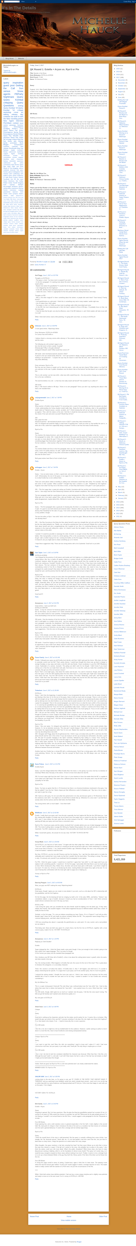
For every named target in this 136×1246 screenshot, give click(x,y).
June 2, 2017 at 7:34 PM (50, 467)
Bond (10, 177)
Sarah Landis (118, 778)
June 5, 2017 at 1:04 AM (51, 842)
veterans (5, 230)
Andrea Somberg (119, 541)
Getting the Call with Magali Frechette (123, 101)
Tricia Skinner (118, 809)
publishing (16, 173)
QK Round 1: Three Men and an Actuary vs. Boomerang (122, 379)
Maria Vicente (118, 698)
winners (5, 195)
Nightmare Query (13, 97)
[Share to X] (68, 262)
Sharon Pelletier (119, 788)
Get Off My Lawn (17, 179)
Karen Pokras (39, 764)
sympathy (11, 229)
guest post (9, 85)
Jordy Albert (20, 199)
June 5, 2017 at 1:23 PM (51, 939)
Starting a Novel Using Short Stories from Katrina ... (123, 232)
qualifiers (16, 220)
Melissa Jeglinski (119, 708)
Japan (21, 164)
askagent (9, 209)
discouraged (7, 186)
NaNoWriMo (6, 202)
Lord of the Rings (8, 201)
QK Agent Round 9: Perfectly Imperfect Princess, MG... (123, 336)
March (120, 492)
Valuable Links (18, 136)
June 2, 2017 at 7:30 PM (54, 397)
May (119, 486)
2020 (118, 69)
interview (19, 121)
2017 (118, 77)
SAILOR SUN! (39, 1076)
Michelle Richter (119, 715)
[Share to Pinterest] (72, 262)
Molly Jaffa (117, 726)
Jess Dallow (118, 621)
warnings (11, 230)
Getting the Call (13, 87)
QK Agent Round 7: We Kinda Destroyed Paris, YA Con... (123, 318)
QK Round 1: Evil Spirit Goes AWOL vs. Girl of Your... (122, 469)
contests (6, 117)
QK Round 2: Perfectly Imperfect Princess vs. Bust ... (122, 223)
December (121, 80)
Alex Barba (117, 530)
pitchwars (6, 137)
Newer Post (34, 1216)
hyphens (21, 215)
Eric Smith (117, 593)
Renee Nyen (118, 768)
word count (6, 232)
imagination (6, 216)
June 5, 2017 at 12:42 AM (51, 812)
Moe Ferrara (118, 722)
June (120, 97)
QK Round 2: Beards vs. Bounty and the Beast (122, 159)
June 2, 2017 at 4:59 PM (49, 326)
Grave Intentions (8, 181)
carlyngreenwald (40, 397)
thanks (21, 193)
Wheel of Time (8, 168)
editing (6, 114)
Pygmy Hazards (14, 202)
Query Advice (8, 130)
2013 (118, 510)
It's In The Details (19, 8)
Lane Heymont (119, 666)
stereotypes (20, 227)
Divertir (17, 164)
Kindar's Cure (17, 128)
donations (15, 186)
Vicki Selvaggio (119, 820)
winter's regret (19, 230)
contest (16, 123)
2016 (118, 502)
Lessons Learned (10, 146)
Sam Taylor (38, 552)
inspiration (18, 82)
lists (22, 172)
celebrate (6, 170)
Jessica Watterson (120, 632)
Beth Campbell (119, 548)
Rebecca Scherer (120, 764)
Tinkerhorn (38, 690)
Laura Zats (117, 677)
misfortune (13, 218)
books (10, 141)
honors (16, 215)
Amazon (5, 197)
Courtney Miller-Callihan (122, 583)
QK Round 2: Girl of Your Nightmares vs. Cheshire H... (123, 205)
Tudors (21, 206)
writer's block (14, 232)
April (119, 489)
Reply (37, 319)
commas (21, 211)
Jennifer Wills (118, 614)
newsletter (12, 161)
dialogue (20, 184)
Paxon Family (39, 657)
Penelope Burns (119, 754)
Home (69, 1216)
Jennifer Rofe (118, 607)
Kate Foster (118, 642)
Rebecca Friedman (120, 760)
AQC (12, 164)
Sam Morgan (118, 771)
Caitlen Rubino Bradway (122, 565)
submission (6, 163)
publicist (11, 220)
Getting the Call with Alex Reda (123, 250)
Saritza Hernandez (120, 781)
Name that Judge (17, 137)
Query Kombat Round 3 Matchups (122, 147)
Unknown (38, 326)
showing (5, 225)
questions (20, 161)
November (121, 83)
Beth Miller (117, 551)
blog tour (7, 211)
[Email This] (63, 262)
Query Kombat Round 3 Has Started (123, 141)
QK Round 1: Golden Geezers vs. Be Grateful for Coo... (122, 479)
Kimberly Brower (119, 656)
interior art (12, 216)
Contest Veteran (18, 177)
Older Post (103, 1216)
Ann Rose (117, 544)
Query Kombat (13, 99)
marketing (20, 152)
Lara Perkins (118, 670)
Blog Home (10, 58)
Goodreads (13, 148)
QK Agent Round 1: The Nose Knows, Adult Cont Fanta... (123, 264)
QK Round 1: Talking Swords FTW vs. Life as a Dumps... (123, 424)
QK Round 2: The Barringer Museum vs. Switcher (123, 186)
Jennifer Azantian (119, 604)
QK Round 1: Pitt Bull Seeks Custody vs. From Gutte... (123, 397)
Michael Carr (118, 712)
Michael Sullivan (18, 201)
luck (17, 216)
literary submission (9, 152)
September (122, 89)
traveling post (8, 159)
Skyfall (15, 183)
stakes (13, 227)
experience (15, 188)
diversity (12, 170)
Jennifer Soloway (119, 611)
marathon (20, 216)
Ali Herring (117, 534)
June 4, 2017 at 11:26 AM (51, 690)
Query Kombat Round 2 (122, 153)
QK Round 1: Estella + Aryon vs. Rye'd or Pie (122, 460)
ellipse (19, 213)
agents (6, 94)
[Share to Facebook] (70, 262)
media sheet (6, 218)
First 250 (15, 197)
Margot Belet (118, 694)
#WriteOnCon (19, 195)
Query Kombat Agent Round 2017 (123, 257)
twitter (21, 229)
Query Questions (13, 104)
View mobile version (68, 1220)
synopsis (15, 193)
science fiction (13, 223)
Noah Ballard (118, 736)
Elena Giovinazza (120, 590)
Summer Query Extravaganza (13, 126)
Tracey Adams (118, 806)
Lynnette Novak (119, 687)
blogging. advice (18, 168)
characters (20, 159)
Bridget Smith (118, 558)
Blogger (79, 1242)
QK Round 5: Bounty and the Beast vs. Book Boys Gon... (123, 114)
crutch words (7, 213)
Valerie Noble (118, 816)
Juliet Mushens (119, 638)
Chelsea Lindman (120, 576)
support (5, 153)
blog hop (20, 148)
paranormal (6, 192)
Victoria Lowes (119, 823)
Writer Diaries (14, 207)
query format (11, 222)
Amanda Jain (118, 537)
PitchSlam (7, 123)
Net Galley (19, 181)
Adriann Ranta (119, 527)
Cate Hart (117, 572)
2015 (118, 505)
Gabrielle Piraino (119, 597)
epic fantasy (18, 141)
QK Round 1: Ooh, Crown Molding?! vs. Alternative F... (123, 433)
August (120, 91)
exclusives (9, 215)
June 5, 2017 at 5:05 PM (52, 1076)
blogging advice (14, 211)
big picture (20, 209)
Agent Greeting (17, 153)
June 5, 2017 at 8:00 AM (54, 882)
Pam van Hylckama (120, 743)
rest (22, 222)
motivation (13, 190)
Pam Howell (118, 740)
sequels (20, 157)
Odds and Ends (17, 166)
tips (15, 163)
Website (21, 58)
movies (14, 157)
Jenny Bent (117, 618)
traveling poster (17, 119)
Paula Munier (118, 750)
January (121, 498)
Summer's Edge (15, 206)
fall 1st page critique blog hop (13, 139)
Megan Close (118, 705)
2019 (118, 71)
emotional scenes (10, 155)
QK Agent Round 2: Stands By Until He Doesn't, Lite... (123, 272)
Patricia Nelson (119, 747)
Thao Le (117, 802)
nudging (20, 190)
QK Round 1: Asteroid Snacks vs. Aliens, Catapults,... (122, 414)
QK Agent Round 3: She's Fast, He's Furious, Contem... (123, 280)
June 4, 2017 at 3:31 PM (52, 764)
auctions (14, 209)
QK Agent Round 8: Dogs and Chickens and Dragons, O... (123, 327)
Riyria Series (13, 204)
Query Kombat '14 (13, 109)
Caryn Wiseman (119, 569)
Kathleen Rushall (119, 652)
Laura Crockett (119, 673)
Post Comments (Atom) (73, 1229)
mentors (5, 173)
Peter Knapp (118, 757)
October (121, 86)
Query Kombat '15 (10, 108)
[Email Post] (59, 262)
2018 (118, 74)
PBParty (19, 94)
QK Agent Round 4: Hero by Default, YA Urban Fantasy (123, 289)
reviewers (20, 150)
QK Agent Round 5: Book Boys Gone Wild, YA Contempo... (123, 298)
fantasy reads (9, 150)
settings (21, 223)
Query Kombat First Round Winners (122, 365)
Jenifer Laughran (119, 600)
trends (17, 229)
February (121, 495)
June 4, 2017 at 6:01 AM (52, 657)
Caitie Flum (118, 562)
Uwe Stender (118, 813)
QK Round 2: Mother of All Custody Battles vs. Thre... (123, 168)
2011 (118, 516)
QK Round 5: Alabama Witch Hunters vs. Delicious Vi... (123, 124)
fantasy (5, 161)
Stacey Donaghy (119, 792)
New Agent (8, 121)
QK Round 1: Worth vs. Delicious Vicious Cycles (123, 441)
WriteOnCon (6, 207)
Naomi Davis (118, 733)
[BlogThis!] (65, 262)
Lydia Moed (118, 684)
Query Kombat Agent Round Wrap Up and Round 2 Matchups (123, 242)
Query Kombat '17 (40, 264)
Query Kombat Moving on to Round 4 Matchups (123, 133)
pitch (10, 173)
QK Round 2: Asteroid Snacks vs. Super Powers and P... (123, 195)
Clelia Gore (117, 579)
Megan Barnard (119, 701)
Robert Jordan (7, 183)
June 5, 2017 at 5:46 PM (50, 1104)
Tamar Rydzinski (119, 795)
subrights (5, 229)
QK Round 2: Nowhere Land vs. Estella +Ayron (123, 214)
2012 (118, 513)
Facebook (6, 179)
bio (4, 211)
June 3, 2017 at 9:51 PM (51, 603)
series (10, 175)
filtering (21, 188)
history (5, 190)
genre (10, 172)
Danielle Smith (119, 586)
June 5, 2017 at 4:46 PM (51, 1007)
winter (14, 175)
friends (15, 134)
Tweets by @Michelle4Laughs (9, 71)
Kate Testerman (119, 649)
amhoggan (38, 467)
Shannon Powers (119, 785)
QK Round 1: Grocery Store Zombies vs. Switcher (123, 405)
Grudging (6, 128)
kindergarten (16, 172)
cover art (18, 112)
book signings (9, 184)
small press (12, 225)
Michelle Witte (118, 719)
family (5, 143)
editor (9, 188)
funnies (5, 172)
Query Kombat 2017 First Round (122, 371)
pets (17, 218)
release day (17, 114)
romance (5, 223)
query (6, 82)
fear (4, 141)
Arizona (10, 197)
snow (10, 193)
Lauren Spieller (119, 680)
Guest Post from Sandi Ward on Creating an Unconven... (123, 356)
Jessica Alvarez (119, 624)
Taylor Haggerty (119, 799)
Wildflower (38, 812)
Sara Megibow (119, 774)
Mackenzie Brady (119, 691)
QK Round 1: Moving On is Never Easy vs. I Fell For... (123, 388)
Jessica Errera (119, 628)
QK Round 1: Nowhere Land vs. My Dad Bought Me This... (122, 451)
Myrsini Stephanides (121, 729)
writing (20, 106)
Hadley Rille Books (11, 199)
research (18, 222)
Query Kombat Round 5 (122, 107)
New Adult (7, 166)
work (12, 195)
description (14, 213)
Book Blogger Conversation (13, 144)
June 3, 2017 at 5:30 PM (50, 552)
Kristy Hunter (118, 659)
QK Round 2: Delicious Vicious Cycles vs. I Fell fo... (123, 177)
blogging (20, 183)
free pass (20, 170)
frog (13, 215)
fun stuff (14, 117)
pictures (21, 218)
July (119, 94)
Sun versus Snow (13, 90)
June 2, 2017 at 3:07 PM (50, 275)
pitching (5, 220)
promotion (13, 143)
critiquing (8, 102)
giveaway (12, 125)
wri (10, 232)
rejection (15, 192)
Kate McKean (118, 645)
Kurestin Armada (119, 663)
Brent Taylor (118, 555)
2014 (118, 508)
